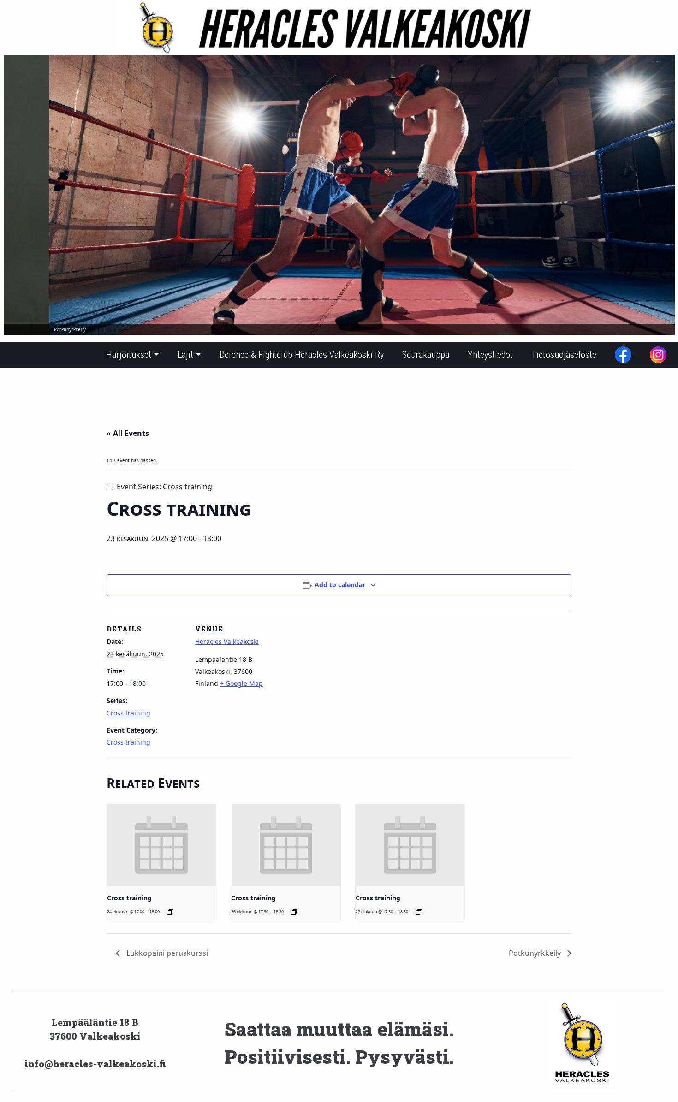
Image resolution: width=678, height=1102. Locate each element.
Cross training (128, 713)
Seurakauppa (425, 354)
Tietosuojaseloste (563, 354)
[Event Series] (170, 912)
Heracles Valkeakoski (227, 641)
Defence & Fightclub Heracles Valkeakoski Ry (302, 354)
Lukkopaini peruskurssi (166, 953)
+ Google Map (241, 683)
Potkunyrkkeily (536, 953)
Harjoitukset (128, 354)
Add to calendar (340, 584)
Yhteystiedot (490, 354)
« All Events (128, 433)
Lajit (185, 354)
